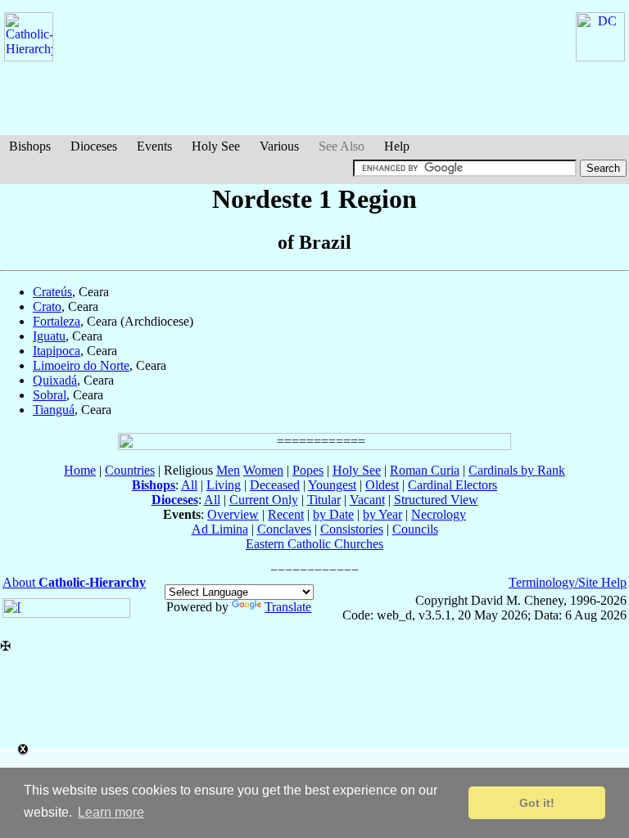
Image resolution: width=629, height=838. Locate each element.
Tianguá (54, 410)
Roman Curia (424, 470)
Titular (324, 500)
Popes (308, 470)
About (74, 582)
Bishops (30, 146)
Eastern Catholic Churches (314, 544)
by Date (333, 514)
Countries (130, 470)
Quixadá (55, 380)
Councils (415, 529)
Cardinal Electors (452, 485)
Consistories (351, 529)
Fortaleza (56, 321)
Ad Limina (220, 529)
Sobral (49, 395)
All (189, 485)
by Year (382, 514)
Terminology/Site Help (568, 582)
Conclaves (284, 529)
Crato (47, 306)
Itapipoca (56, 351)
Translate (288, 607)
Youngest (332, 485)
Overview (233, 514)
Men (228, 470)
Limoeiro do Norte (81, 365)
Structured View (436, 500)
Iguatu (49, 336)
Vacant (367, 500)
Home (80, 470)
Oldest (382, 485)
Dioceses (93, 146)
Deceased (275, 485)
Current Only (263, 500)
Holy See (216, 146)
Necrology (438, 514)
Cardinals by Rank (516, 470)
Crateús (52, 292)
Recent (286, 514)
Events (154, 146)
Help (397, 146)
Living (223, 485)
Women (263, 470)
